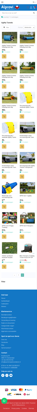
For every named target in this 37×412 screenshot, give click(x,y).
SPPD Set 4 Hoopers (26, 226)
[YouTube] (10, 375)
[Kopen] (4, 56)
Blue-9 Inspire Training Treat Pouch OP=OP (27, 256)
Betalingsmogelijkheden (8, 317)
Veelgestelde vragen (7, 326)
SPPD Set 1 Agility (25, 196)
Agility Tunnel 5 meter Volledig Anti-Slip (27, 76)
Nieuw (3, 298)
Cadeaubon (5, 304)
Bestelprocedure (6, 315)
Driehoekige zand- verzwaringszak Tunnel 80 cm (9, 167)
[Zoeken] (34, 13)
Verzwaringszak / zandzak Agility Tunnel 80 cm (9, 137)
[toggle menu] (2, 2)
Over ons (4, 339)
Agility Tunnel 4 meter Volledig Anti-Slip (9, 76)
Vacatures (4, 342)
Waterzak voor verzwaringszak (7, 196)
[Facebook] (2, 375)
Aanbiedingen (5, 301)
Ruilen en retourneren (8, 323)
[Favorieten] (28, 8)
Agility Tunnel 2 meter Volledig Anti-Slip (9, 46)
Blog (2, 345)
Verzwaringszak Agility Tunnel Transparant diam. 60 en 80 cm (27, 167)
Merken (3, 306)
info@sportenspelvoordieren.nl (11, 362)
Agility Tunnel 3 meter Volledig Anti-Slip (27, 46)
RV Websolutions (19, 405)
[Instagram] (6, 375)
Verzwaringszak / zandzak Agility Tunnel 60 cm (27, 107)
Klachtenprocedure (7, 328)
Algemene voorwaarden (8, 331)
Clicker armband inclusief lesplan (7, 256)
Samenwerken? (6, 348)
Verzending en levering (8, 320)
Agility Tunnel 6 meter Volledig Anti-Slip (9, 106)
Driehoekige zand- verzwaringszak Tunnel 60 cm (27, 137)
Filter (7, 27)
